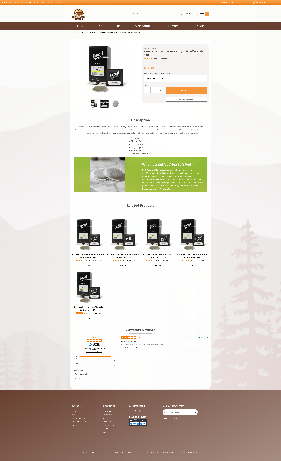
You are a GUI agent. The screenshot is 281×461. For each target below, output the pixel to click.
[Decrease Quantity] (147, 90)
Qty (145, 85)
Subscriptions (109, 425)
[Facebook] (131, 412)
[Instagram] (141, 412)
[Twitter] (136, 412)
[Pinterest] (146, 412)
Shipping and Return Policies (123, 453)
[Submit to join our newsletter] (195, 412)
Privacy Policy (88, 453)
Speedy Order (198, 26)
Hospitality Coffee (80, 422)
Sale (74, 425)
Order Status (109, 418)
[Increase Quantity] (160, 90)
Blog (105, 432)
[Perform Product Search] (170, 14)
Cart (203, 14)
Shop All (81, 26)
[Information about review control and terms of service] (104, 348)
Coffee (99, 26)
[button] (93, 103)
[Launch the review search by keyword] (113, 379)
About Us (107, 411)
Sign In (187, 14)
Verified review (205, 337)
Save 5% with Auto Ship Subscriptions (157, 73)
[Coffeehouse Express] (78, 13)
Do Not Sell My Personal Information (158, 453)
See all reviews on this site (94, 352)
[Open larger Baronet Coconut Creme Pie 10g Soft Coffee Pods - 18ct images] (105, 71)
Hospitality (172, 26)
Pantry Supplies (142, 26)
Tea (118, 26)
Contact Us (108, 415)
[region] (105, 103)
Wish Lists (107, 429)
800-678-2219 (260, 3)
